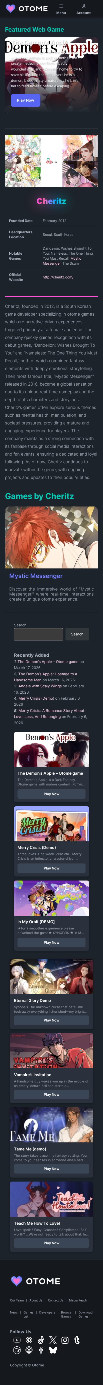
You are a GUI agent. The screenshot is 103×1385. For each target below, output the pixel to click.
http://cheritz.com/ (58, 277)
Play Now (25, 100)
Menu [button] (61, 12)
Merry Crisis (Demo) (36, 698)
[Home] (27, 9)
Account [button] (83, 12)
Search (20, 625)
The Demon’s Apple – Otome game (48, 661)
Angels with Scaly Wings (40, 686)
